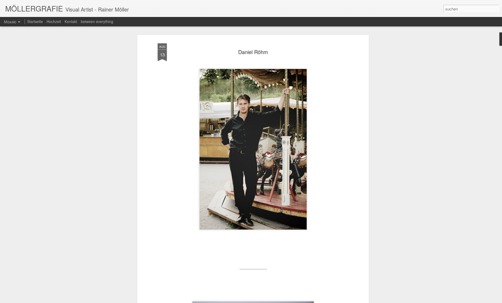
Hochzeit (54, 21)
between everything (97, 21)
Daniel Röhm (253, 52)
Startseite (35, 21)
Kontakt (71, 21)
